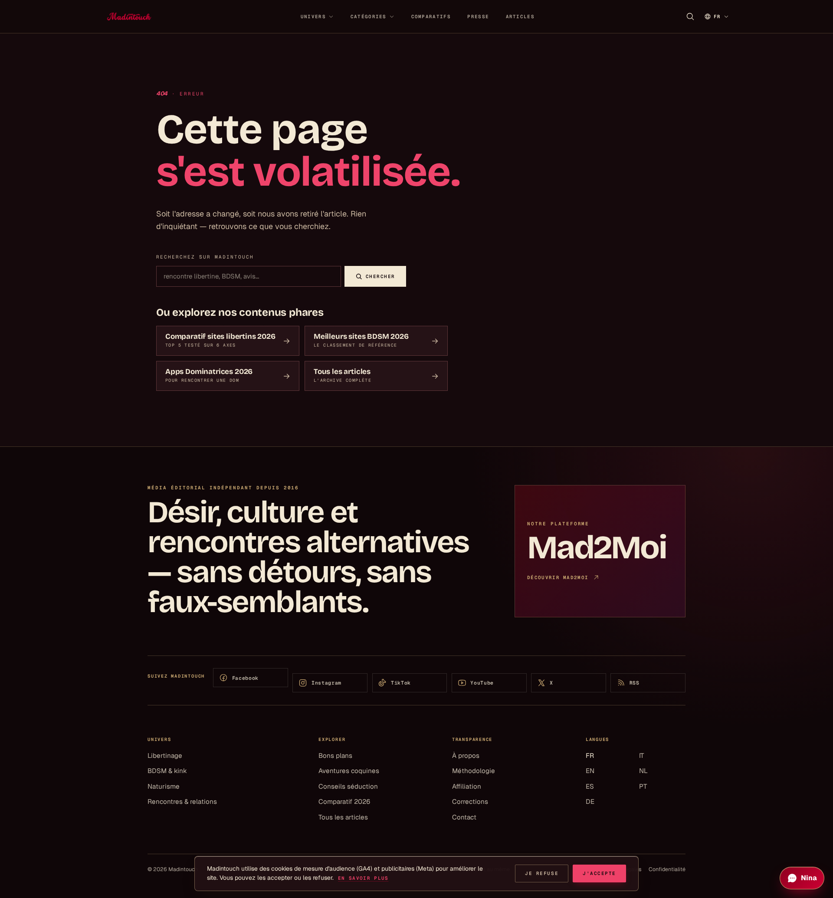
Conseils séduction (348, 786)
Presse (478, 16)
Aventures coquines (348, 771)
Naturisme (164, 786)
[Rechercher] (690, 16)
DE (590, 801)
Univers (313, 16)
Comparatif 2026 (344, 801)
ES (590, 786)
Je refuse (541, 873)
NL (643, 771)
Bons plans (335, 755)
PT (643, 786)
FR (590, 755)
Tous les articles (343, 817)
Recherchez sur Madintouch (205, 257)
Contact (464, 817)
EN (590, 771)
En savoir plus (363, 878)
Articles (520, 16)
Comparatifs (431, 16)
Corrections (470, 801)
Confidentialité (667, 869)
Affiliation (466, 786)
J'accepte (599, 873)
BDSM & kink (167, 771)
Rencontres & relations (182, 801)
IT (641, 755)
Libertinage (165, 755)
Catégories (369, 16)
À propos (465, 755)
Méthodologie (473, 771)
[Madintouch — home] (129, 16)
